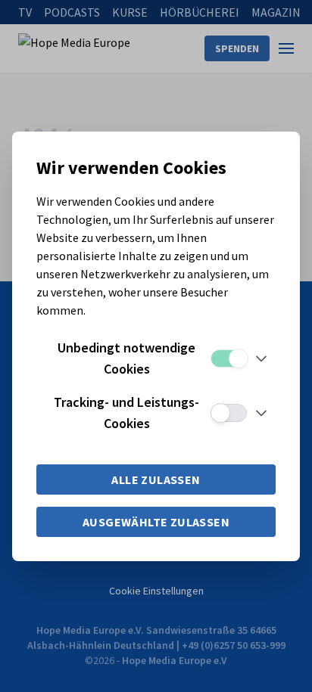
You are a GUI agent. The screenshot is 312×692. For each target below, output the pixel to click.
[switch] (229, 358)
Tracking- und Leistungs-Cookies (126, 412)
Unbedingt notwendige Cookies (126, 358)
